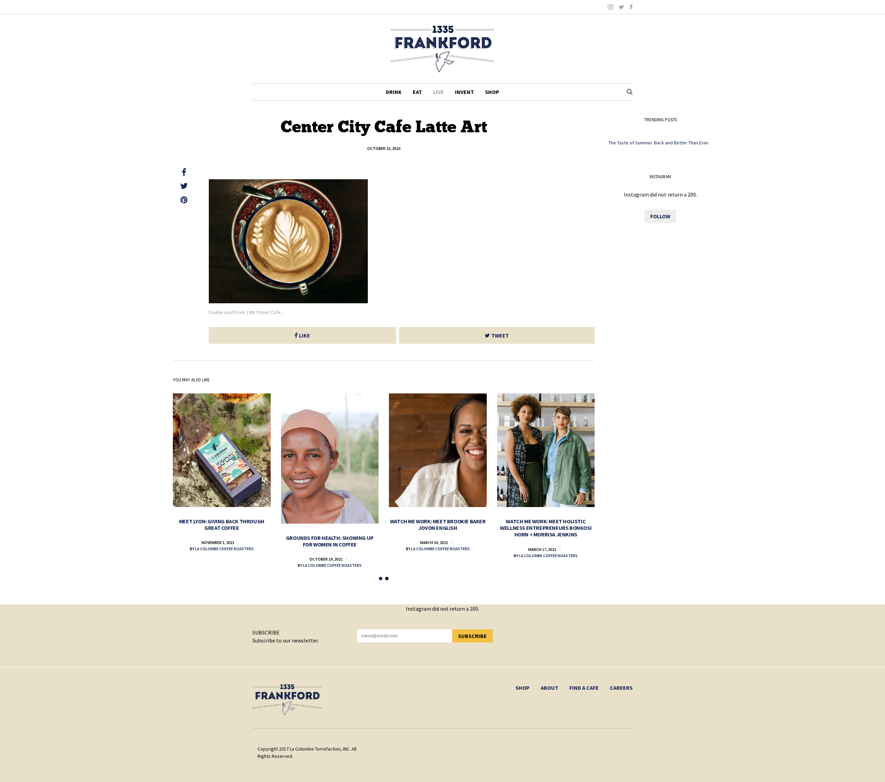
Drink (394, 91)
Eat (417, 91)
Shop (492, 91)
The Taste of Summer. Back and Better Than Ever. (658, 143)
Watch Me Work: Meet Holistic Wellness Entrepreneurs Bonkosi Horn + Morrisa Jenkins (545, 528)
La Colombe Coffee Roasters (224, 548)
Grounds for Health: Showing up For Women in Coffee (330, 541)
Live (438, 91)
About (549, 687)
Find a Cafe (584, 687)
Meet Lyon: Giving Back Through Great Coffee (221, 524)
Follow (660, 216)
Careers (621, 687)
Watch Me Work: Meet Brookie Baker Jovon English (438, 524)
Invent (464, 91)
